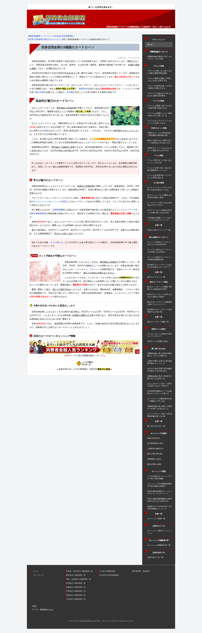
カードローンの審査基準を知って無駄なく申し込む (159, 400)
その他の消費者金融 (107, 571)
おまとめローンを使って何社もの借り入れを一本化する (159, 385)
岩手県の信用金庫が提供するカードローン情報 (46, 39)
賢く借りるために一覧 (156, 426)
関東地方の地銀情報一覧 (76, 575)
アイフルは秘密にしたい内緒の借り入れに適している (159, 114)
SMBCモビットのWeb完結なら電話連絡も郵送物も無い (159, 134)
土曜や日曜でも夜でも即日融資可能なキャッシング (159, 362)
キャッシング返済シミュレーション (159, 532)
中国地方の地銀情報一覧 (76, 591)
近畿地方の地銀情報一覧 (76, 587)
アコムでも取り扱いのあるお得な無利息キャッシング (159, 169)
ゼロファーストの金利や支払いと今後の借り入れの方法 (159, 211)
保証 (65, 201)
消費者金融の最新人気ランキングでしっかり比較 (159, 57)
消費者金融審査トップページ (39, 36)
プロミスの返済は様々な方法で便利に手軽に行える (159, 87)
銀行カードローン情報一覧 (158, 322)
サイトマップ (38, 575)
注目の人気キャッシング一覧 (159, 230)
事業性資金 (84, 88)
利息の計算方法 (153, 438)
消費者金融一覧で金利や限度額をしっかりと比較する (159, 354)
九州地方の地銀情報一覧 (76, 599)
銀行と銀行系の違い (155, 454)
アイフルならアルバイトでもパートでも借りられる (159, 122)
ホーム (150, 44)
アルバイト (95, 269)
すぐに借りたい (57, 242)
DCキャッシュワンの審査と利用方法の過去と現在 (159, 196)
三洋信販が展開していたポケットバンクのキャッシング (159, 219)
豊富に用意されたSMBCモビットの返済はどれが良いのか (159, 141)
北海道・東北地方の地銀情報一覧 (79, 571)
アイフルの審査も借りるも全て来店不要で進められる (159, 107)
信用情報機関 (58, 210)
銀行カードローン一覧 (156, 277)
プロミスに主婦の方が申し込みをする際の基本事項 (159, 94)
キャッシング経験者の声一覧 (159, 545)
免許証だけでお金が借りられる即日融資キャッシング (159, 507)
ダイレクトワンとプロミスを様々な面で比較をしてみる (159, 189)
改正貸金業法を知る (155, 443)
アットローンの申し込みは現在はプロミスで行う (159, 204)
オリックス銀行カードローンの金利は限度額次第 (159, 258)
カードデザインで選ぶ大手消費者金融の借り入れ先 (159, 415)
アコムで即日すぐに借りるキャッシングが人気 (159, 161)
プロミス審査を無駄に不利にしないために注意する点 (159, 79)
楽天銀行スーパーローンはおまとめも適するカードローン (159, 266)
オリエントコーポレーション (47, 201)
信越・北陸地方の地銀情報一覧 (78, 579)
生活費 (70, 92)
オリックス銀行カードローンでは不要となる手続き (159, 251)
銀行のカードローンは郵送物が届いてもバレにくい (159, 303)
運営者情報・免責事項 (141, 571)
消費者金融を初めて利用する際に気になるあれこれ (159, 377)
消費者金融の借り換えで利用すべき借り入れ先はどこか (159, 407)
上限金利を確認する (155, 448)
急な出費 (40, 92)
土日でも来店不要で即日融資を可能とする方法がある (159, 369)
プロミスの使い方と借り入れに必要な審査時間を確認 (159, 72)
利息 (46, 130)
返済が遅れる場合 (154, 464)
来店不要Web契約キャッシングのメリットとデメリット (159, 492)
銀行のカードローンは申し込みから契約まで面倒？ (159, 295)
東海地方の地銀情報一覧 (76, 583)
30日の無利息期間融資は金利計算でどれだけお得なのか (159, 500)
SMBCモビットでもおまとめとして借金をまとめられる (159, 149)
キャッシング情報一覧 (156, 519)
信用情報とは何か (154, 459)
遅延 (32, 213)
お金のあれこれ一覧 (155, 557)
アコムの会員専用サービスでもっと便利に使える (159, 176)
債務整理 (40, 213)
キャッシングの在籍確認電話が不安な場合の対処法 (159, 485)
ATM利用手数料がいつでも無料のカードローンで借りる (159, 392)
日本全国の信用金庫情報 (63, 36)
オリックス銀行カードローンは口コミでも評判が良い (159, 243)
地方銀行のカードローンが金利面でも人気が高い (159, 310)
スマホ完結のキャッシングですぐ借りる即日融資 (159, 477)
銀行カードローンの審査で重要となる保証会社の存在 (159, 288)
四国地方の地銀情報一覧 (76, 595)
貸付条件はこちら (46, 609)
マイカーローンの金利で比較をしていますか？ (159, 335)
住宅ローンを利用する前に (158, 341)
